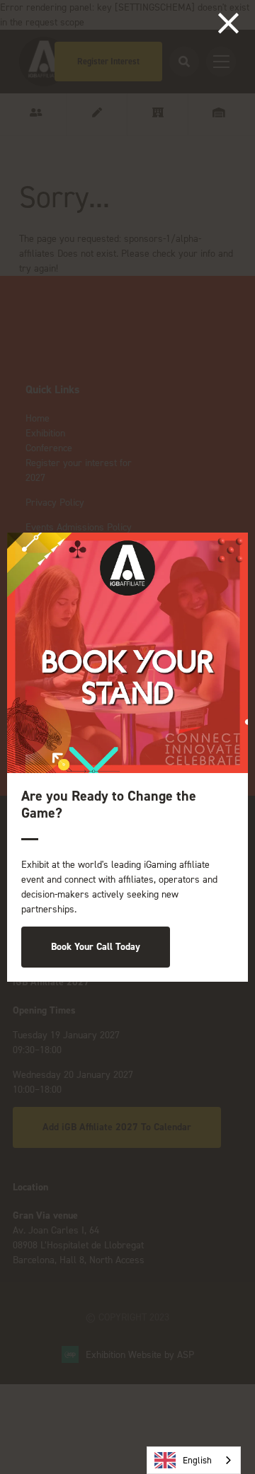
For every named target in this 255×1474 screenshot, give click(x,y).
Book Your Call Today (95, 946)
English (197, 1460)
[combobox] (194, 1460)
